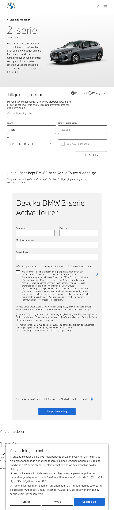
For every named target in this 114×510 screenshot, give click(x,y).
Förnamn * (21, 228)
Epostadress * (23, 252)
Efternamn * (65, 228)
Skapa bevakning (57, 411)
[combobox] (82, 129)
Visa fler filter (91, 155)
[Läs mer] (96, 274)
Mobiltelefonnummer (25, 240)
